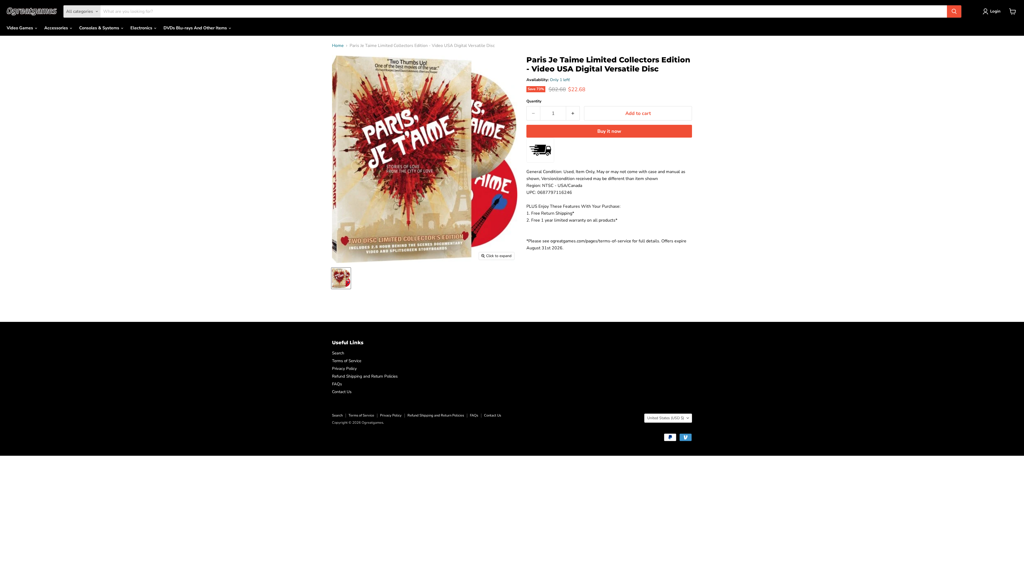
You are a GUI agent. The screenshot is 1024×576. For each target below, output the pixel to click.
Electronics (141, 28)
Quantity (533, 101)
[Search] (954, 11)
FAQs (337, 384)
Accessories (56, 28)
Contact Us (341, 391)
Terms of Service (346, 360)
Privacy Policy (344, 368)
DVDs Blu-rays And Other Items (195, 28)
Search (338, 353)
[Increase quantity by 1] (573, 113)
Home (338, 45)
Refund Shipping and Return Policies (365, 376)
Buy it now (609, 131)
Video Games (20, 28)
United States (665, 418)
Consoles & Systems (99, 28)
